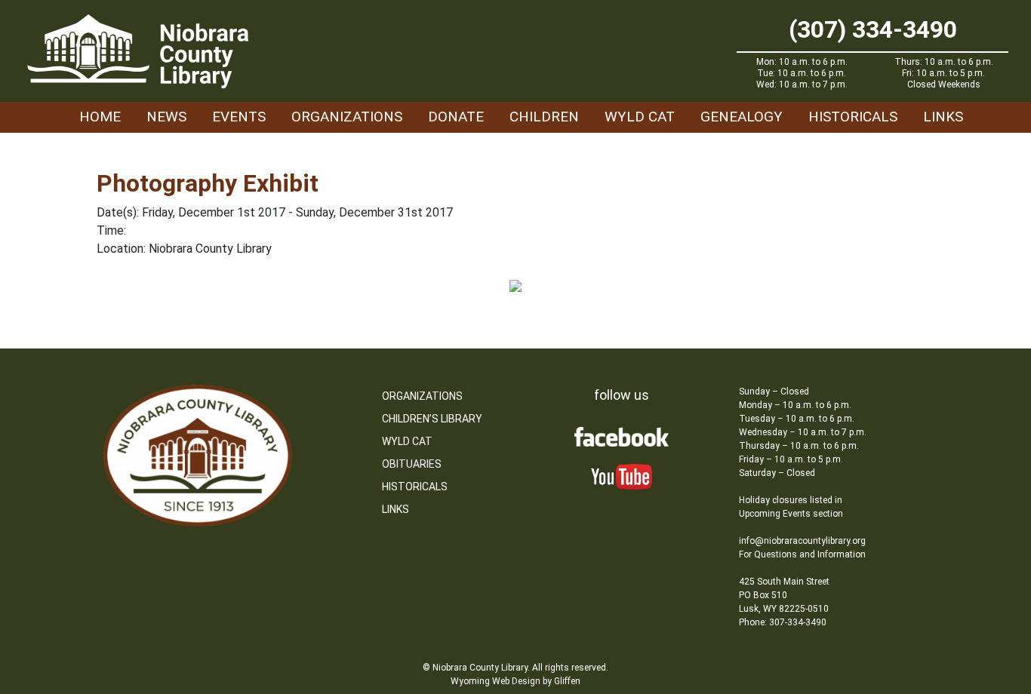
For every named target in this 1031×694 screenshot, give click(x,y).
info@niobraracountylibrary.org (802, 541)
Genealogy (741, 116)
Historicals (852, 116)
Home (100, 116)
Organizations (346, 116)
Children (544, 116)
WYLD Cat (640, 116)
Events (239, 116)
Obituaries (412, 464)
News (166, 116)
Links (943, 116)
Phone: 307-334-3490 (782, 622)
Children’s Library (432, 419)
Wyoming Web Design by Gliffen (515, 681)
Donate (456, 116)
